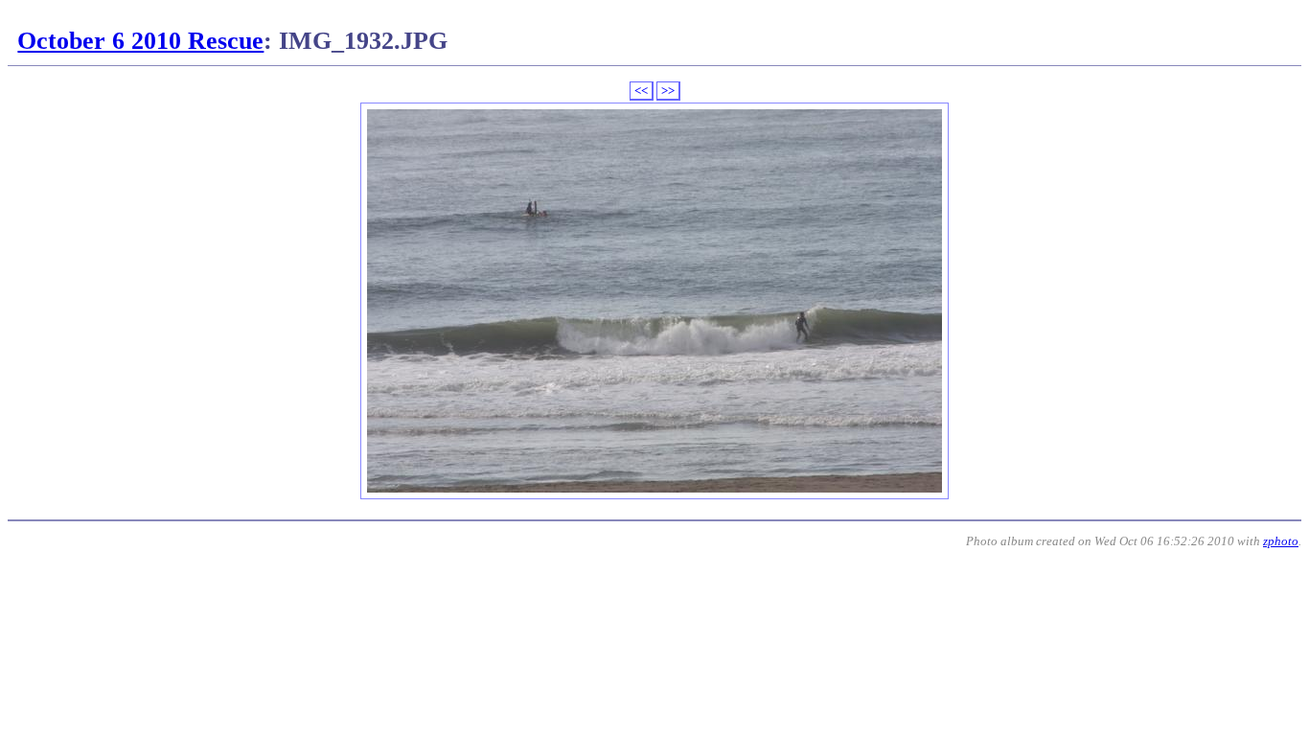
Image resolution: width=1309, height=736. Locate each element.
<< (641, 90)
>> (668, 90)
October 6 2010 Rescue (140, 41)
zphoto (1280, 541)
